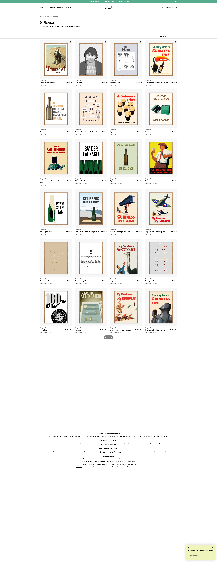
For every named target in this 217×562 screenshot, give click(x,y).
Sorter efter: (155, 36)
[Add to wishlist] (70, 42)
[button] (161, 8)
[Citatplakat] (109, 8)
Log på (175, 1)
